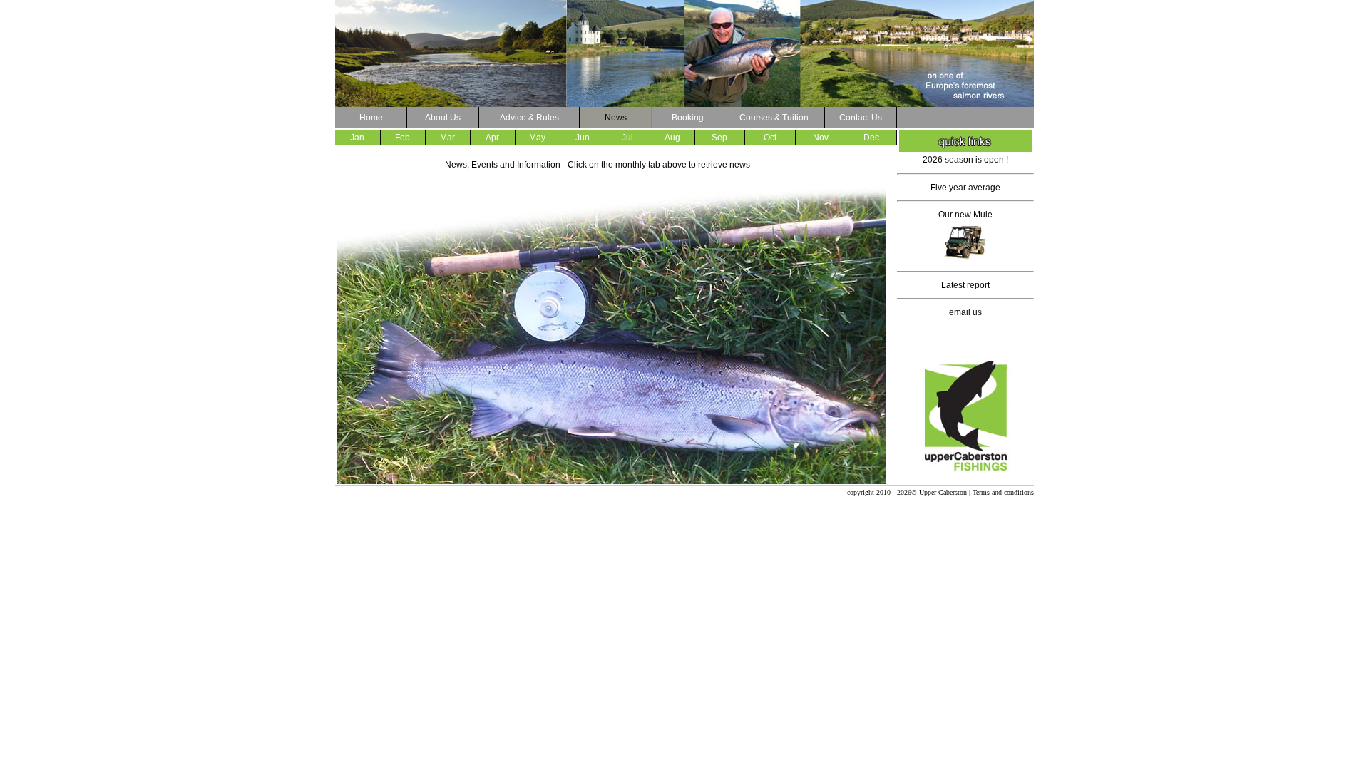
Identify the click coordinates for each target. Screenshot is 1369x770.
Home (371, 118)
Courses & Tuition (774, 118)
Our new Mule (965, 215)
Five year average (965, 187)
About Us (443, 118)
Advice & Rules (529, 118)
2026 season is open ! (965, 160)
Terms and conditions (1003, 492)
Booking (688, 118)
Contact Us (860, 118)
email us (965, 312)
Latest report (965, 285)
